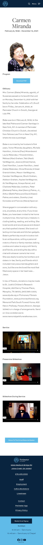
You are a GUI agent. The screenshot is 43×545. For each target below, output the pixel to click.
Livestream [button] (21, 493)
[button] (36, 3)
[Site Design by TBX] (21, 542)
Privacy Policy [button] (21, 510)
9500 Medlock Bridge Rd (21, 465)
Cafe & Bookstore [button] (21, 489)
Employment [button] (21, 484)
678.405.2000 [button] (21, 474)
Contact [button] (21, 501)
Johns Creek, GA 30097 (21, 468)
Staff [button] (21, 479)
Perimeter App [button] (21, 505)
